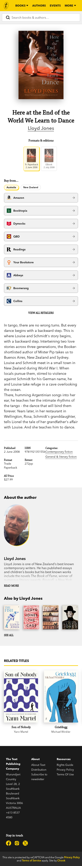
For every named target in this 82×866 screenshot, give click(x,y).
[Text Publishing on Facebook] (8, 843)
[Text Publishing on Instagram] (17, 843)
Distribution (38, 769)
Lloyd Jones (41, 128)
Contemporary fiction (59, 451)
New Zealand (30, 187)
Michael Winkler (60, 731)
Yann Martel (21, 731)
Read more (11, 585)
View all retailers (41, 313)
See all (9, 635)
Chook (61, 860)
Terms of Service (31, 860)
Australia (11, 187)
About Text (38, 765)
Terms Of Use (65, 774)
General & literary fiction (61, 456)
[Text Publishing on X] (25, 843)
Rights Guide (65, 765)
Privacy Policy (65, 769)
